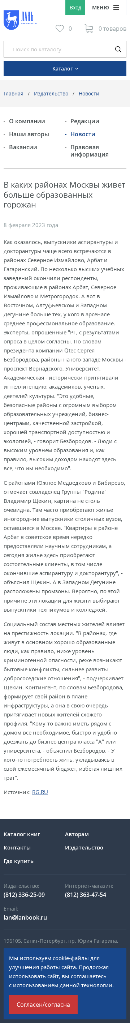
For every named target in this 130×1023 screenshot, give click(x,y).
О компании (27, 121)
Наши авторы (29, 134)
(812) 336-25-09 (24, 895)
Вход (75, 7)
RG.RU (40, 792)
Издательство (51, 93)
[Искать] (118, 49)
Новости (89, 93)
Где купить (19, 860)
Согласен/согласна (43, 1005)
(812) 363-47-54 (85, 895)
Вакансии (23, 147)
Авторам (77, 834)
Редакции (84, 121)
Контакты (17, 847)
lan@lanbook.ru (25, 917)
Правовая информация (89, 151)
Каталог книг (22, 834)
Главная (13, 93)
